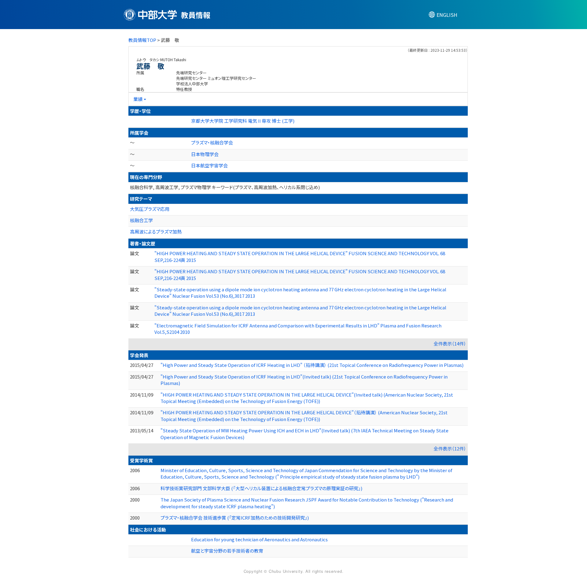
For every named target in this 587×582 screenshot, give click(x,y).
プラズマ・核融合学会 (212, 142)
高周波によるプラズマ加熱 (156, 231)
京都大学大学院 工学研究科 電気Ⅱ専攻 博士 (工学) (242, 121)
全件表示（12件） (450, 448)
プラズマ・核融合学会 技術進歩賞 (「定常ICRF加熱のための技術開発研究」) (235, 517)
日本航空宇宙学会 (209, 165)
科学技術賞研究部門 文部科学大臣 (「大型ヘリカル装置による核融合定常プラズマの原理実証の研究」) (261, 488)
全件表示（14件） (450, 343)
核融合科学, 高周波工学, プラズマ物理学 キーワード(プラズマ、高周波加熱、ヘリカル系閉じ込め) (225, 187)
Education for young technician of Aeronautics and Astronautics (259, 539)
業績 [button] (137, 99)
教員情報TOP (142, 40)
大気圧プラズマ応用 (149, 209)
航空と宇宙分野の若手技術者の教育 (227, 550)
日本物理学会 (205, 154)
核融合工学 (141, 220)
